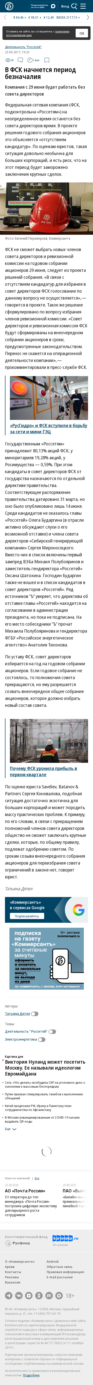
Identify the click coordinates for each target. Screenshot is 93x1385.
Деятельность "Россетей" (23, 47)
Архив (9, 1266)
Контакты (13, 1272)
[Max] (59, 1295)
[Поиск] (74, 6)
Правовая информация (65, 1272)
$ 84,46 (18, 17)
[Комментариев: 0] (20, 60)
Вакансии (12, 1282)
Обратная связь (59, 1266)
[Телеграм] (8, 1295)
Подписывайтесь (27, 916)
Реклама (12, 1277)
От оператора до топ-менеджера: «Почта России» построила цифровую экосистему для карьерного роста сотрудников (31, 1206)
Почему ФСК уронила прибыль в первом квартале (43, 771)
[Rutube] (49, 1295)
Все (37, 1178)
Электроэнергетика (21, 1039)
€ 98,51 (34, 17)
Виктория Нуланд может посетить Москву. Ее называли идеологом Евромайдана (45, 1067)
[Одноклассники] (39, 1295)
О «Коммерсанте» (20, 1261)
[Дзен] (28, 1295)
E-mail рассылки (60, 1277)
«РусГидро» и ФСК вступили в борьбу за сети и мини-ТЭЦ (48, 428)
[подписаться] (36, 1014)
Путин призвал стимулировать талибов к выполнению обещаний (44, 1096)
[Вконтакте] (19, 1295)
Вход (65, 6)
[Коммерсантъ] (9, 6)
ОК (82, 33)
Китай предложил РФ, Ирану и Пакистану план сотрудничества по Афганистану (38, 1107)
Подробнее (31, 1375)
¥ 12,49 (49, 17)
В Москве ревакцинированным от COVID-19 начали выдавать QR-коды (42, 1119)
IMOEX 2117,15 (66, 17)
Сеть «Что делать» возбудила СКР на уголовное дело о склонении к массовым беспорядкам (45, 1084)
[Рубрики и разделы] (83, 6)
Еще (8, 1129)
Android (53, 1261)
